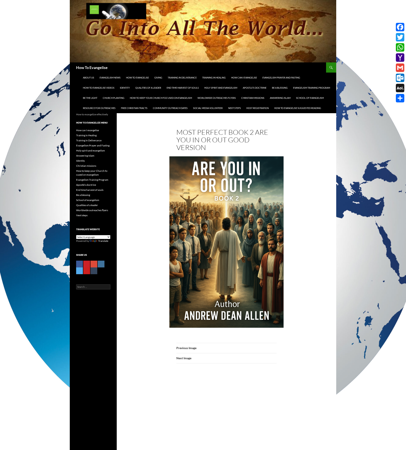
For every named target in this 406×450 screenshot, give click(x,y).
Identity (125, 87)
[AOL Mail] (400, 88)
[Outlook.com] (400, 78)
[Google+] (94, 264)
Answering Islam (280, 97)
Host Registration (257, 108)
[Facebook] (79, 264)
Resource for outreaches (99, 108)
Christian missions (252, 97)
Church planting (113, 97)
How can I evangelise (244, 77)
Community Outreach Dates (170, 108)
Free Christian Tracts (134, 108)
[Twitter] (79, 270)
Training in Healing (214, 77)
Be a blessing (280, 87)
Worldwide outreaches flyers (217, 97)
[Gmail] (400, 68)
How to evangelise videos (98, 87)
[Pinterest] (86, 264)
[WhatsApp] (400, 47)
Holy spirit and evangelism (220, 87)
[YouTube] (86, 270)
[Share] (400, 98)
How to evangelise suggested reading (297, 108)
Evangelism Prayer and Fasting (281, 77)
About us (88, 77)
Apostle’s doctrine (254, 87)
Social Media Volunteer (208, 108)
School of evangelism (310, 97)
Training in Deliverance (182, 77)
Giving (158, 77)
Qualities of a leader (148, 87)
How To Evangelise (92, 67)
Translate (103, 240)
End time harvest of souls (183, 87)
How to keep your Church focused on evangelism (161, 97)
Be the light (90, 97)
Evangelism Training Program (311, 87)
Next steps (234, 108)
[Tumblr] (94, 270)
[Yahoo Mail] (400, 57)
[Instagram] (101, 264)
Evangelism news (110, 77)
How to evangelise (137, 77)
